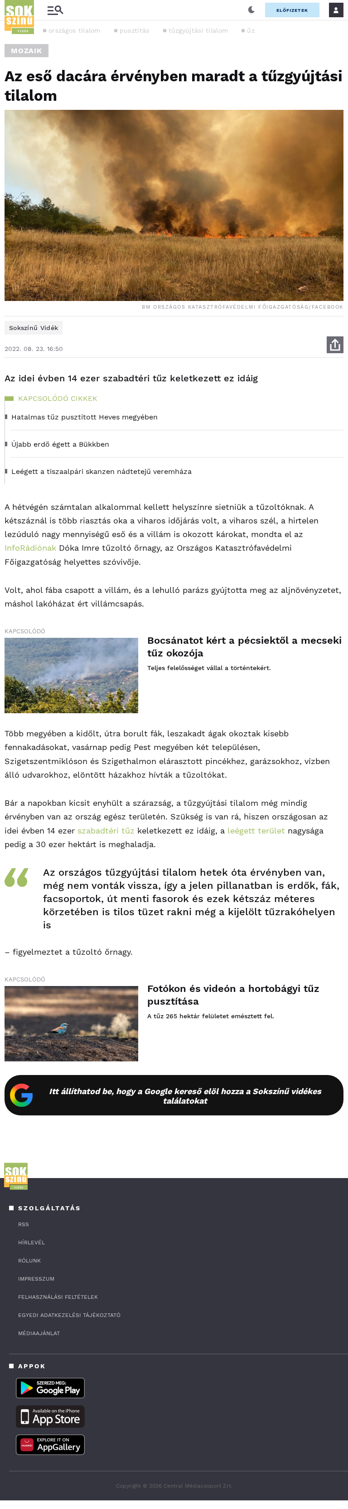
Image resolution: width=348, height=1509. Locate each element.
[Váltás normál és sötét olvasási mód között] (251, 10)
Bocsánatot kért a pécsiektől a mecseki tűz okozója (244, 647)
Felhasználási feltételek (58, 1297)
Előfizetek (292, 10)
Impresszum (36, 1279)
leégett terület (255, 830)
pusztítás (135, 30)
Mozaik (26, 50)
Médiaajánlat (39, 1333)
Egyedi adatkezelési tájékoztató (69, 1315)
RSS (23, 1224)
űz (251, 30)
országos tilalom (74, 30)
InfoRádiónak (30, 547)
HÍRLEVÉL (31, 1242)
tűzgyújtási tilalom (198, 30)
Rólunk (29, 1261)
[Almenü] (55, 10)
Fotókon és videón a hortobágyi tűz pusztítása (233, 995)
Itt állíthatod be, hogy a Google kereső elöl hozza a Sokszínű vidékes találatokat (185, 1095)
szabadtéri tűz (106, 830)
